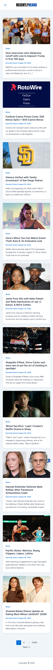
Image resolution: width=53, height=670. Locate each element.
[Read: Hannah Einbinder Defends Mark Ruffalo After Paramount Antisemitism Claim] (26, 464)
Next (26, 647)
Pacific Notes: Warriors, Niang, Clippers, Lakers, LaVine (23, 552)
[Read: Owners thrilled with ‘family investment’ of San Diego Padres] (26, 155)
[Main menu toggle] (5, 5)
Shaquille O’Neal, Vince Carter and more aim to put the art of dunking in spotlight (26, 365)
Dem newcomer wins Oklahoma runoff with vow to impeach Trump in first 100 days (25, 56)
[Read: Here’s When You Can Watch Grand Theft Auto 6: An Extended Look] (26, 216)
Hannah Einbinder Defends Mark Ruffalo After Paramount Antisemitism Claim (24, 489)
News (8, 48)
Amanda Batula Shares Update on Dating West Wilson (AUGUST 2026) (26, 613)
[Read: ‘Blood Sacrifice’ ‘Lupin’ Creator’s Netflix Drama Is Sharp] (26, 404)
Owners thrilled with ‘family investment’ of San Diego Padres (24, 179)
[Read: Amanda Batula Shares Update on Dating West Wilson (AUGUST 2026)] (26, 589)
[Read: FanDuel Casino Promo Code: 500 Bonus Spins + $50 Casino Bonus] (26, 94)
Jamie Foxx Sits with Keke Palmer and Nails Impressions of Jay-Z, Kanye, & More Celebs (24, 301)
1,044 (34, 642)
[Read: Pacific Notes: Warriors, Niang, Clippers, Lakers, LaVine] (26, 528)
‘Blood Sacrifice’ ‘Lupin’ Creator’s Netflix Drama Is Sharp (24, 427)
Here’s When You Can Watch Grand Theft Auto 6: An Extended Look (26, 239)
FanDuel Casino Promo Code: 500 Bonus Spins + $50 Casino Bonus (25, 118)
